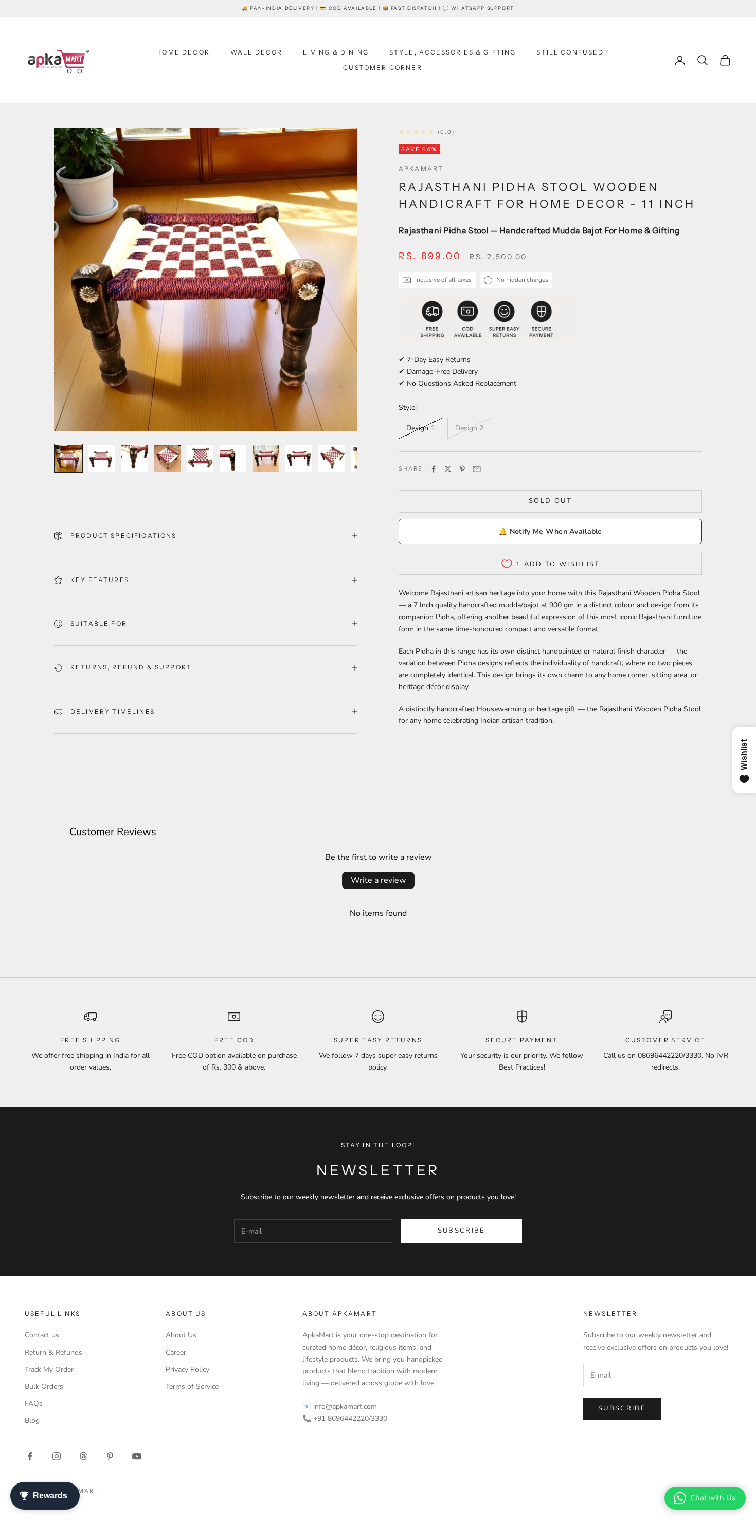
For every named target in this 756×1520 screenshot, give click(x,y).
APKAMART (421, 168)
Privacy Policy (187, 1369)
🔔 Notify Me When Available (550, 531)
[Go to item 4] (167, 458)
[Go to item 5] (200, 458)
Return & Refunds (53, 1353)
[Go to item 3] (134, 458)
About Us (181, 1335)
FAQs (34, 1403)
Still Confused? (572, 52)
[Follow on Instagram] (56, 1456)
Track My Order (49, 1369)
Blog (32, 1420)
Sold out (550, 500)
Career (176, 1353)
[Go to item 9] (331, 458)
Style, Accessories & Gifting (452, 52)
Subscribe (461, 1230)
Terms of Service (192, 1386)
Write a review (378, 880)
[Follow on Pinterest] (110, 1456)
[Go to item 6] (233, 458)
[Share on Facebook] (433, 469)
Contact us (42, 1335)
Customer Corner (382, 67)
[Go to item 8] (298, 458)
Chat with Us (712, 1498)
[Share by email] (477, 469)
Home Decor (183, 52)
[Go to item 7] (265, 458)
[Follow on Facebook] (30, 1456)
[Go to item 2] (101, 458)
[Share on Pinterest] (462, 469)
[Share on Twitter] (448, 469)
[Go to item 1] (68, 458)
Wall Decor (256, 52)
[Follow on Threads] (83, 1456)
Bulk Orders (44, 1386)
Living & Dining (335, 52)
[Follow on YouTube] (137, 1456)
